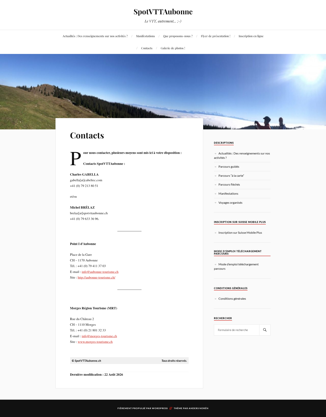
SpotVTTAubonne (163, 11)
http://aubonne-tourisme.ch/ (96, 277)
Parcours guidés (228, 166)
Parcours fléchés (229, 184)
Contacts (146, 48)
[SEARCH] (265, 330)
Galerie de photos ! (173, 48)
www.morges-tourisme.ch (95, 341)
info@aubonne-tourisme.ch (100, 271)
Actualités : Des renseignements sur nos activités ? (95, 36)
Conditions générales (232, 298)
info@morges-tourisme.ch (99, 336)
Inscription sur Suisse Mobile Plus (240, 232)
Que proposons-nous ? (178, 36)
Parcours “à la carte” (231, 175)
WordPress (160, 408)
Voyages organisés (230, 202)
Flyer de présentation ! (215, 36)
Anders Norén (198, 408)
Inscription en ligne (251, 36)
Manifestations (145, 36)
